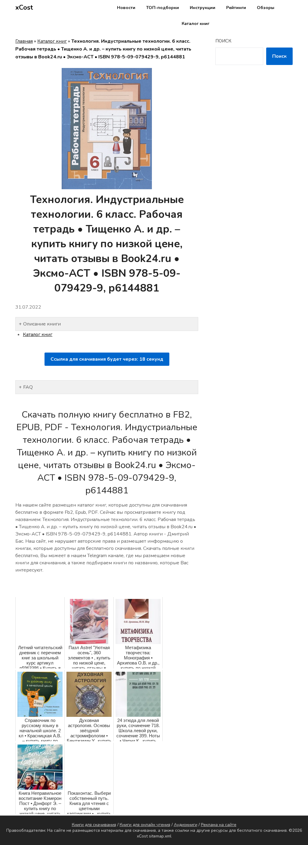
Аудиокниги (185, 825)
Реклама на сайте (218, 825)
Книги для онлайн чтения (145, 825)
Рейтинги (236, 8)
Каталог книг (195, 23)
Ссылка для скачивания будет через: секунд (107, 359)
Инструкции (202, 8)
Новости (126, 8)
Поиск (223, 41)
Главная (24, 41)
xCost (24, 7)
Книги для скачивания (94, 825)
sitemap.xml (160, 836)
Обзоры (265, 8)
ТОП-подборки (162, 8)
